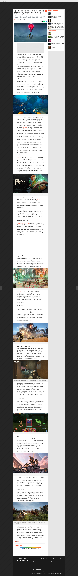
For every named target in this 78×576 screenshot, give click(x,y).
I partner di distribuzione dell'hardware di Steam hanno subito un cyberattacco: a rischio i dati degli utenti (57, 27)
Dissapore (39, 571)
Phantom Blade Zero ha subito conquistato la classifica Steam (57, 13)
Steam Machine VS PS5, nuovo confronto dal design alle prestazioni (57, 17)
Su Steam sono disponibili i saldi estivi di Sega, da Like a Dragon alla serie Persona (57, 20)
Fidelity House (44, 571)
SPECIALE (15, 19)
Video (66, 1)
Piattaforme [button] (51, 1)
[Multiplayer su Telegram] (22, 560)
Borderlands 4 (20, 223)
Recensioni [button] (58, 1)
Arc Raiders (37, 315)
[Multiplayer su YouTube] (25, 560)
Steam (17, 541)
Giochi (72, 1)
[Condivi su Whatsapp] (44, 21)
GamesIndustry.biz (22, 137)
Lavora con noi (58, 565)
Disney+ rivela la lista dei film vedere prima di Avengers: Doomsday (57, 44)
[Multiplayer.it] (4, 1)
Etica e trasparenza (49, 565)
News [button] (63, 1)
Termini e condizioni (44, 565)
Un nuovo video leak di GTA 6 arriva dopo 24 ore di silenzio (57, 33)
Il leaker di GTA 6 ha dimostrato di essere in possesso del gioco (57, 40)
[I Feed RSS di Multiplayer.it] (27, 560)
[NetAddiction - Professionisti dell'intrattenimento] (38, 569)
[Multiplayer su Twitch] (24, 560)
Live (68, 1)
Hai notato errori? (19, 545)
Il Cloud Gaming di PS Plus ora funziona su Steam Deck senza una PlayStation (57, 24)
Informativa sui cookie (34, 565)
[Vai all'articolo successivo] (1, 288)
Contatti (54, 565)
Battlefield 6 (26, 223)
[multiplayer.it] (22, 558)
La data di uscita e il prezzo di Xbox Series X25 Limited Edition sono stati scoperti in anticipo (57, 37)
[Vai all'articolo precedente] (77, 288)
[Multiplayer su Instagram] (20, 560)
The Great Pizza (48, 571)
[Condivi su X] (42, 21)
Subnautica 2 (25, 127)
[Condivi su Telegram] (46, 21)
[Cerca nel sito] (75, 1)
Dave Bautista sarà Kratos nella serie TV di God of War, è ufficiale (57, 47)
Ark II (23, 477)
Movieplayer (36, 571)
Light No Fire (20, 291)
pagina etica (39, 552)
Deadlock (19, 157)
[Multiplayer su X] (19, 560)
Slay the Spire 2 (28, 406)
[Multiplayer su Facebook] (17, 560)
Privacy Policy (39, 565)
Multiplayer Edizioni (54, 571)
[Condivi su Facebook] (39, 21)
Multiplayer (32, 571)
